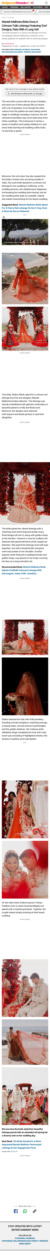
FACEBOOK (26, 49)
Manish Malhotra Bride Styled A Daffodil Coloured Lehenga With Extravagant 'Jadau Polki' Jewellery (24, 570)
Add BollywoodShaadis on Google (26, 93)
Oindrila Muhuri (9, 44)
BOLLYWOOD (26, 7)
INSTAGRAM (35, 49)
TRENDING (14, 7)
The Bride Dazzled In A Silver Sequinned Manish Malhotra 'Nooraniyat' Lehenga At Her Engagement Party (22, 1144)
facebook (30, 1238)
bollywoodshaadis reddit (25, 1241)
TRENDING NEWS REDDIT (32, 52)
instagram (7, 1241)
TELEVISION (37, 7)
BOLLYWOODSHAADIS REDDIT (12, 52)
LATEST (5, 7)
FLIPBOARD (17, 49)
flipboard (20, 1238)
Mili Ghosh (14, 1151)
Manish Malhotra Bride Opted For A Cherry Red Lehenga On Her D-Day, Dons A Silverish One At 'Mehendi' (25, 207)
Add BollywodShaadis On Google (18, 12)
